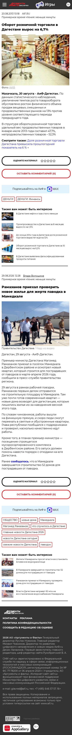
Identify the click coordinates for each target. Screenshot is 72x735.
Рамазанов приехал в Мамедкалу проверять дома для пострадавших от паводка (39, 581)
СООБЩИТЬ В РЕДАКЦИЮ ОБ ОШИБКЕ (28, 627)
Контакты (10, 618)
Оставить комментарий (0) (36, 173)
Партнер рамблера (32, 719)
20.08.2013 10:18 (10, 13)
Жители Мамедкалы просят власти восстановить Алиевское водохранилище (42, 560)
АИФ (12, 87)
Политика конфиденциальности (27, 622)
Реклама (26, 618)
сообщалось (20, 461)
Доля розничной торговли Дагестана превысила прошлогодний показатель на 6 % (33, 144)
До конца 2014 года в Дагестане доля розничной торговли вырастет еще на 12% (41, 236)
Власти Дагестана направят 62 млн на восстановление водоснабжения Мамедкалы (40, 592)
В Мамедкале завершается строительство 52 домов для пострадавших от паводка (39, 571)
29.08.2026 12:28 (11, 275)
